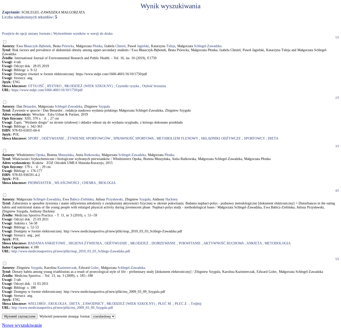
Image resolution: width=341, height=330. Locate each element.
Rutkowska (92, 155)
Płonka (97, 46)
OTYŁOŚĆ (36, 86)
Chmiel (120, 46)
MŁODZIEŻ (139, 243)
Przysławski (114, 199)
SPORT (33, 138)
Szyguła (104, 106)
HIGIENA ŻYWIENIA (85, 243)
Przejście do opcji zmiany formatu (26, 33)
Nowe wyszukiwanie (22, 325)
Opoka (40, 155)
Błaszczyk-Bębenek (37, 46)
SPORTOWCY (254, 138)
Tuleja (170, 46)
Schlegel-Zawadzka (207, 46)
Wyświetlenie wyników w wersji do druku (83, 33)
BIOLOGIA (107, 183)
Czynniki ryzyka (127, 86)
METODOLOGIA (278, 243)
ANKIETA (254, 243)
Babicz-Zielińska (82, 199)
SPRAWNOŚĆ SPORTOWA (133, 138)
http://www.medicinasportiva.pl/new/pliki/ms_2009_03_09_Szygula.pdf (62, 308)
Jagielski (143, 46)
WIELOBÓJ (36, 304)
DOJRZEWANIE (164, 243)
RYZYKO (54, 86)
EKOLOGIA (57, 304)
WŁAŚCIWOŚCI (66, 183)
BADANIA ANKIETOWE (47, 243)
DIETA (273, 138)
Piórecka (68, 46)
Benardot (29, 106)
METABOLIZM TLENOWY (177, 138)
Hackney (171, 199)
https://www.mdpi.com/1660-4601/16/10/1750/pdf (47, 90)
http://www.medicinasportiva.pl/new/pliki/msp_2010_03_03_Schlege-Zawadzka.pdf (70, 251)
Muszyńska (66, 155)
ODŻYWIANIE (53, 138)
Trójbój (196, 304)
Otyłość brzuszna (154, 86)
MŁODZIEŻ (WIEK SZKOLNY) (88, 86)
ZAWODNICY (93, 304)
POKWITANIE (190, 243)
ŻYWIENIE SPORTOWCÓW (88, 138)
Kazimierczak (67, 268)
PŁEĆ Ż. (181, 304)
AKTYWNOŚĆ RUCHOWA (223, 243)
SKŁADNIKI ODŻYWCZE (221, 138)
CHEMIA (89, 183)
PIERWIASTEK (39, 183)
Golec (95, 268)
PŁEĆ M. (165, 304)
